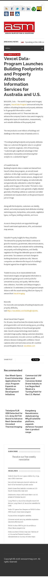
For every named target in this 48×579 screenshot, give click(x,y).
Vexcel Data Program (19, 104)
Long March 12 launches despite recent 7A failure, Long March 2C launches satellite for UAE (24, 503)
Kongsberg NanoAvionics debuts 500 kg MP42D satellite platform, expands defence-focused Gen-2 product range (34, 421)
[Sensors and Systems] (6, 13)
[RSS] (6, 8)
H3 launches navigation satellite (19, 516)
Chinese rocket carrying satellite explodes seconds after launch (23, 520)
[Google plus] (22, 8)
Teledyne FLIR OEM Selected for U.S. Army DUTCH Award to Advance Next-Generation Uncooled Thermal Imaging (14, 419)
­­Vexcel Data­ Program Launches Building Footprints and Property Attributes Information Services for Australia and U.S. (23, 76)
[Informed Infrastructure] (11, 13)
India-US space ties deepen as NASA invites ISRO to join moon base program (24, 510)
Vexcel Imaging (19, 293)
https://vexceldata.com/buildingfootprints (22, 311)
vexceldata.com (29, 346)
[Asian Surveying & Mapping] (19, 33)
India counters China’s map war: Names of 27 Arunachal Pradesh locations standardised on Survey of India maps (23, 534)
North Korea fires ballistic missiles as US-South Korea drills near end (23, 489)
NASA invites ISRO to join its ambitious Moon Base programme (22, 527)
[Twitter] (17, 8)
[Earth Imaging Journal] (39, 8)
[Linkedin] (28, 8)
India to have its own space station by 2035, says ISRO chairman (23, 477)
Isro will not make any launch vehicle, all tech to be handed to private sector (22, 483)
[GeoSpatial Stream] (17, 13)
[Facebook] (11, 8)
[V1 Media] (33, 8)
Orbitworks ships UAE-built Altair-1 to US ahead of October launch (23, 496)
